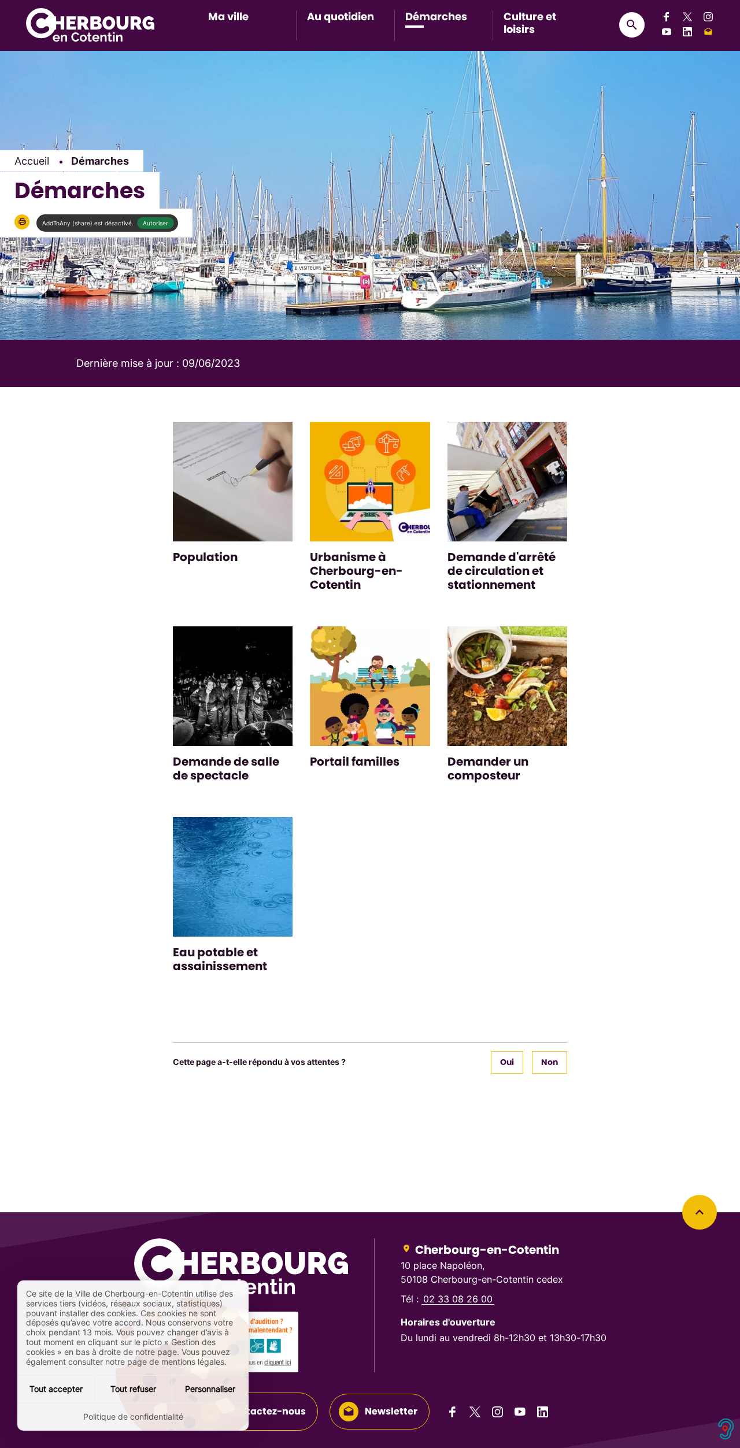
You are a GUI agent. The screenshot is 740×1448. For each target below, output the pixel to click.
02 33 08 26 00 (458, 1299)
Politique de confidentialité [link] (133, 1416)
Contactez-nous (266, 1411)
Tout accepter (56, 1389)
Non (549, 1062)
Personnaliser (210, 1389)
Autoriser (155, 223)
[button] (21, 221)
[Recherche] (632, 25)
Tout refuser (133, 1389)
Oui (507, 1062)
